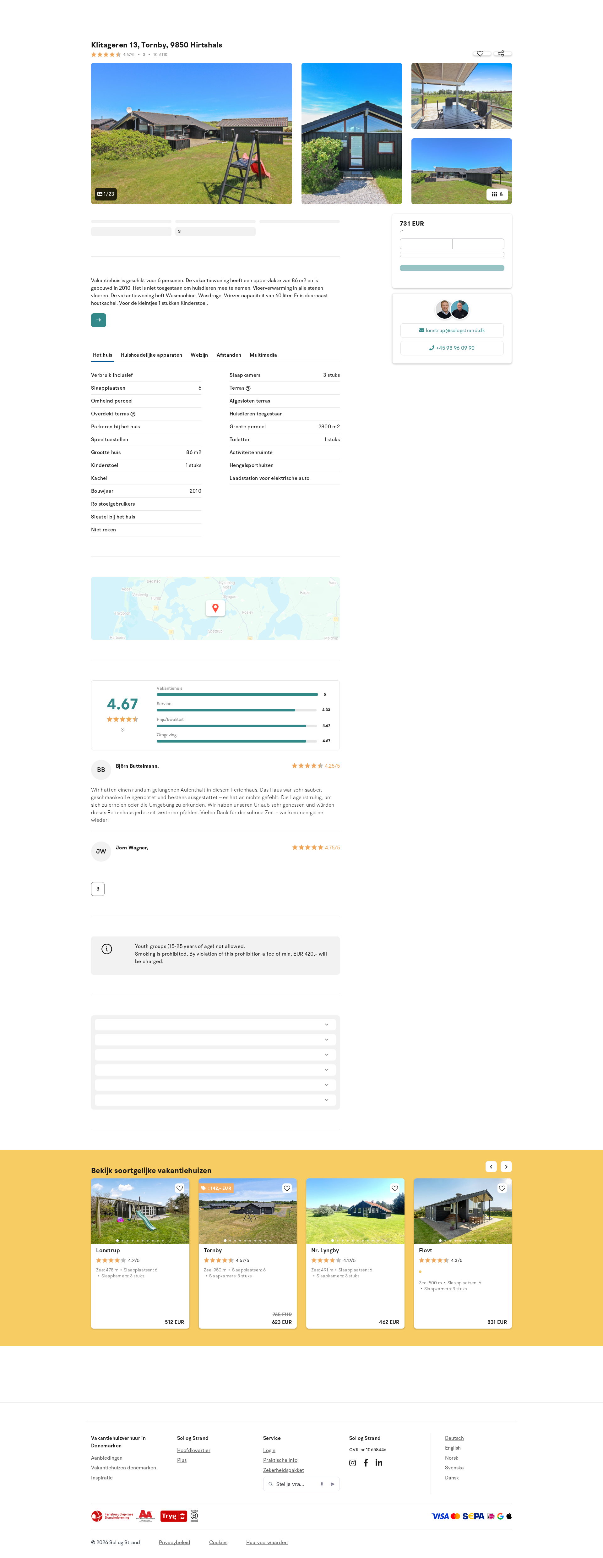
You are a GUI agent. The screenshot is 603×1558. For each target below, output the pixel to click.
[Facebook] (365, 1463)
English (453, 1448)
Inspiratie (102, 1477)
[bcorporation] (196, 1520)
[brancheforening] (112, 1520)
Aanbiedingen (106, 1458)
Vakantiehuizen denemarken (123, 1467)
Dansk (452, 1477)
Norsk (451, 1458)
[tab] (117, 1240)
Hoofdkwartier (193, 1450)
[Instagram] (352, 1463)
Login (269, 1450)
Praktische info (280, 1460)
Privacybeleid (174, 1542)
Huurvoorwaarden (267, 1542)
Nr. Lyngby (325, 1250)
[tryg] (175, 1520)
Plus (182, 1460)
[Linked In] (379, 1463)
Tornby (213, 1250)
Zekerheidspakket (283, 1470)
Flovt (425, 1250)
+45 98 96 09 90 (455, 348)
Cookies (218, 1542)
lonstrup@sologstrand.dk (455, 330)
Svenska (454, 1467)
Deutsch (454, 1438)
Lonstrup (108, 1250)
